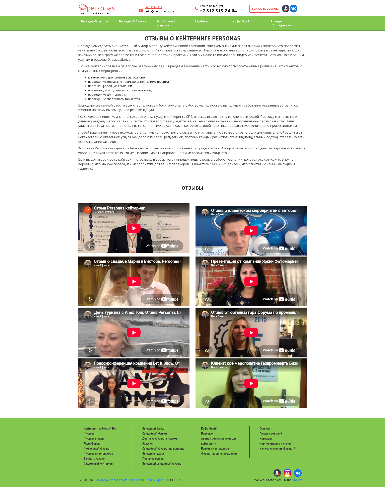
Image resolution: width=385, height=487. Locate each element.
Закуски (147, 443)
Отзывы (265, 428)
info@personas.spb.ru (160, 11)
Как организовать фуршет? (277, 448)
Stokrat (297, 480)
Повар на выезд (153, 458)
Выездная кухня (153, 453)
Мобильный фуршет (97, 448)
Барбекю (207, 433)
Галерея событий (271, 433)
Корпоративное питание (276, 443)
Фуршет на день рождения (219, 453)
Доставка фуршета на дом (159, 438)
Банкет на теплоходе (215, 448)
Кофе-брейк (209, 428)
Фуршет (89, 433)
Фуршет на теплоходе (98, 453)
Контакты (266, 438)
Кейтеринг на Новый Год (100, 428)
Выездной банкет (153, 428)
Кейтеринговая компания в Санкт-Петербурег (129, 480)
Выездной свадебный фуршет (162, 463)
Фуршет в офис (94, 438)
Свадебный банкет (154, 433)
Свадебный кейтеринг (98, 463)
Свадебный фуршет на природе (163, 448)
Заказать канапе (94, 458)
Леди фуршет (93, 443)
